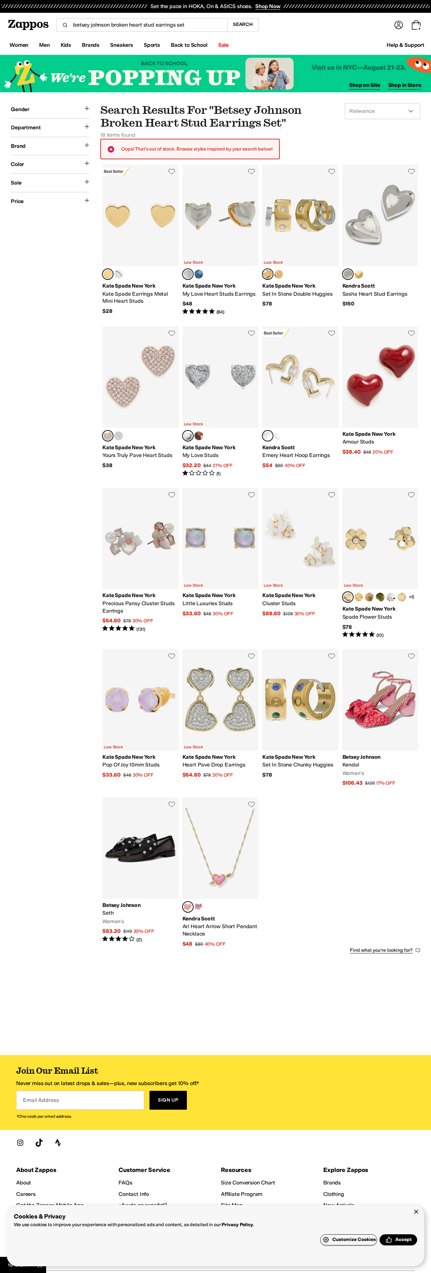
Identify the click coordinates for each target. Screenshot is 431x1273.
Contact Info (134, 1194)
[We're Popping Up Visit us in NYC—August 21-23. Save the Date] (215, 73)
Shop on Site (364, 85)
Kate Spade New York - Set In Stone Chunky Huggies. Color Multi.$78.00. (300, 718)
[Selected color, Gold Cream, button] (347, 597)
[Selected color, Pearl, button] (188, 274)
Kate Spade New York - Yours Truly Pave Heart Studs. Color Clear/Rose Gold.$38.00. (140, 401)
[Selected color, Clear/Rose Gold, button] (107, 435)
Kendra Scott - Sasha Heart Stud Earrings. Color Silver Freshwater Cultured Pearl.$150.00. (380, 240)
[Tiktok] (39, 1142)
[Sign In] (399, 25)
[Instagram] (20, 1142)
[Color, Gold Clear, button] (278, 274)
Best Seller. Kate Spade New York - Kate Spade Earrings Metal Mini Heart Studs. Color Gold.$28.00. (140, 240)
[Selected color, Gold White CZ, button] (267, 435)
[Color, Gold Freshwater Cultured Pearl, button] (358, 274)
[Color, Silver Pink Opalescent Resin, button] (198, 907)
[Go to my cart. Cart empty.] (416, 25)
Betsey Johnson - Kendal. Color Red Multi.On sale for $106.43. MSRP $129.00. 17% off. (380, 718)
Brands (332, 1182)
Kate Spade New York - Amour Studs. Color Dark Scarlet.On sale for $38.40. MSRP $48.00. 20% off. (380, 401)
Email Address (41, 1100)
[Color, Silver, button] (118, 274)
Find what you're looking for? (381, 950)
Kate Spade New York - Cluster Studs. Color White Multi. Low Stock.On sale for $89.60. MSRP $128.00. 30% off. (300, 563)
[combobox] (142, 25)
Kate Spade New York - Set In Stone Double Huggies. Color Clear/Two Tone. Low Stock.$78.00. (300, 240)
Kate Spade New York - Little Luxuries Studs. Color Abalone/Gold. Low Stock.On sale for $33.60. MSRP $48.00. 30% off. (221, 563)
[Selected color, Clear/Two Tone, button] (267, 274)
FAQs (125, 1182)
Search (243, 24)
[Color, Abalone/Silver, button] (391, 597)
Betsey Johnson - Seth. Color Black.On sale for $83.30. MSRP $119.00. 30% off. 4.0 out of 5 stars (140, 872)
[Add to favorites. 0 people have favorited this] (171, 171)
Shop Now (267, 6)
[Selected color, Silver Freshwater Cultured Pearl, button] (347, 274)
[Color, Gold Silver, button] (401, 597)
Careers (26, 1194)
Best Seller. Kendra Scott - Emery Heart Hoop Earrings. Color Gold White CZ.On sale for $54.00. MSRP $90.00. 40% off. (300, 401)
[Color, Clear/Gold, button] (358, 597)
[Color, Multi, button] (198, 435)
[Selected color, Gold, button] (107, 274)
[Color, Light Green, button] (380, 597)
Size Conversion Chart (248, 1182)
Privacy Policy (237, 1225)
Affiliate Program (241, 1194)
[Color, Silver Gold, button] (369, 597)
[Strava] (58, 1142)
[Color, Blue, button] (198, 274)
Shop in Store (404, 85)
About (23, 1182)
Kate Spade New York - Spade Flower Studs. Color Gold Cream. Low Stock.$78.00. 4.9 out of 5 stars (380, 563)
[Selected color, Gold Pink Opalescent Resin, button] (188, 907)
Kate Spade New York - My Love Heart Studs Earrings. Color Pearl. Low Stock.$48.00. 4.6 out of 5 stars (221, 240)
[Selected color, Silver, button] (188, 435)
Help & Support (405, 45)
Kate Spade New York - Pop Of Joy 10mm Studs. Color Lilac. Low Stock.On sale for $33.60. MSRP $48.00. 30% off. (140, 718)
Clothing (333, 1194)
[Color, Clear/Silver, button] (118, 435)
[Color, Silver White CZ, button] (278, 435)
